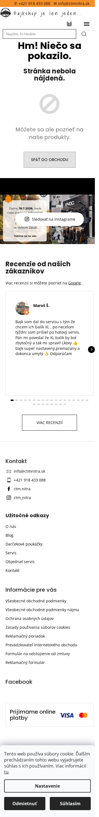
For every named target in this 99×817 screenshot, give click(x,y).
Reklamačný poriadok (25, 690)
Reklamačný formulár (25, 717)
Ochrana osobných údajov (30, 673)
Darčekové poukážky (24, 598)
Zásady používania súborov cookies (38, 682)
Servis (11, 607)
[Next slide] (87, 401)
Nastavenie (47, 786)
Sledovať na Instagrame (51, 244)
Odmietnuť (24, 804)
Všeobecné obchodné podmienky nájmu (42, 664)
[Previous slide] (7, 401)
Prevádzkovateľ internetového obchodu (41, 699)
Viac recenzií (47, 477)
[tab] (12, 455)
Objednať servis (20, 616)
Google (74, 332)
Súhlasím (70, 804)
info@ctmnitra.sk (29, 526)
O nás (11, 581)
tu (6, 772)
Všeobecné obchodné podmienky (36, 655)
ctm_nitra (22, 552)
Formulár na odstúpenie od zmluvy (38, 708)
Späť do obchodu (47, 159)
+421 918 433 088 (30, 535)
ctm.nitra (22, 543)
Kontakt (13, 625)
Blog (9, 589)
